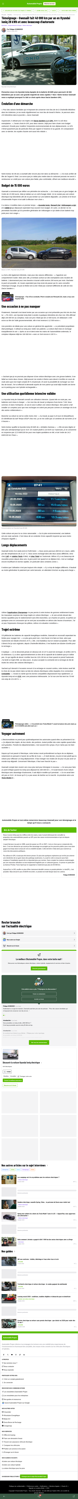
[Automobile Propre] (34, 3)
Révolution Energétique (12, 1415)
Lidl (7, 556)
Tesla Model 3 (7, 778)
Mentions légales (54, 1486)
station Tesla (17, 556)
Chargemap (8, 1426)
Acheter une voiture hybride (11, 1465)
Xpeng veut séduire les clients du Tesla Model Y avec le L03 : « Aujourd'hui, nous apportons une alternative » (46, 1214)
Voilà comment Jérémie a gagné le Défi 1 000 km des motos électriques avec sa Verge (45, 1239)
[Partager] (74, 1496)
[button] (39, 1024)
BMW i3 (8, 208)
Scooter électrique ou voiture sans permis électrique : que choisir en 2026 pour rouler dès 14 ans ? (46, 1321)
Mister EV (7, 1419)
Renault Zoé (55, 205)
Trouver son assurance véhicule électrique (18, 1442)
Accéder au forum (39, 999)
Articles (9, 14)
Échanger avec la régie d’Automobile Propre (34, 1476)
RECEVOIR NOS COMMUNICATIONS (13, 1388)
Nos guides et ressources (12, 1399)
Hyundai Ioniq (44, 205)
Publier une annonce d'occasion (14, 1449)
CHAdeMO (6, 674)
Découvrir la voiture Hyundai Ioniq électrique (21, 1062)
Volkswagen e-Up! (68, 205)
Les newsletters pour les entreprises (16, 1395)
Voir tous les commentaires (39, 1042)
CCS (19, 676)
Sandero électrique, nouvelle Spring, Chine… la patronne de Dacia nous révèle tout (44, 1202)
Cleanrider (7, 1412)
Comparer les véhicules (12, 1445)
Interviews (4, 25)
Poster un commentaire (39, 994)
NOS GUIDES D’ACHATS (9, 1458)
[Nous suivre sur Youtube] (11, 1354)
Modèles (6, 1076)
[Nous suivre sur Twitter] (7, 1354)
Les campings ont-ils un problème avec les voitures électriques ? (38, 1177)
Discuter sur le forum (10, 1085)
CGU (47, 1488)
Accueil (4, 14)
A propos (5, 1359)
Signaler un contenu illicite (36, 1488)
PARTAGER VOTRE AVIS (9, 1375)
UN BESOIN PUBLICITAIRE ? (11, 1476)
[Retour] (4, 1496)
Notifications (43, 1486)
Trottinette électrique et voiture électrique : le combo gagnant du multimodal (42, 1284)
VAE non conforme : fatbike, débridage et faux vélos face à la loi (38, 1259)
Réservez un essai (49, 3)
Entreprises (5, 1169)
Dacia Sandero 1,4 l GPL (43, 121)
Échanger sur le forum (11, 1452)
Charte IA (64, 1486)
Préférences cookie (32, 1486)
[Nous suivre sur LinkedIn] (24, 1354)
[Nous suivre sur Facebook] (3, 1354)
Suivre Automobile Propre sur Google (17, 1403)
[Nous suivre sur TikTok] (19, 1354)
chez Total (35, 556)
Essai (18, 1169)
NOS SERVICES (7, 1431)
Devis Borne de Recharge (12, 1422)
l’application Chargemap (17, 612)
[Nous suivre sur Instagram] (15, 1354)
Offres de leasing (9, 1435)
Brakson (41, 1492)
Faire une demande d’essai (13, 1438)
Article (12, 1169)
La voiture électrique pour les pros (13, 1468)
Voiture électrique (27, 25)
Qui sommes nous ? (10, 1363)
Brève (32, 1169)
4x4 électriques (7, 1066)
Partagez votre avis (26, 1076)
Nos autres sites (8, 1408)
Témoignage (25, 1169)
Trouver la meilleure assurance (13, 1080)
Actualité (20, 1261)
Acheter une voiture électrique (26, 1299)
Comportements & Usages (15, 25)
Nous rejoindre (9, 1370)
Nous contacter (9, 1366)
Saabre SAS (56, 1491)
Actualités (13, 1076)
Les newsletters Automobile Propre (15, 1392)
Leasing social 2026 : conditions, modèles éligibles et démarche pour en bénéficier (44, 1296)
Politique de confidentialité (17, 1486)
